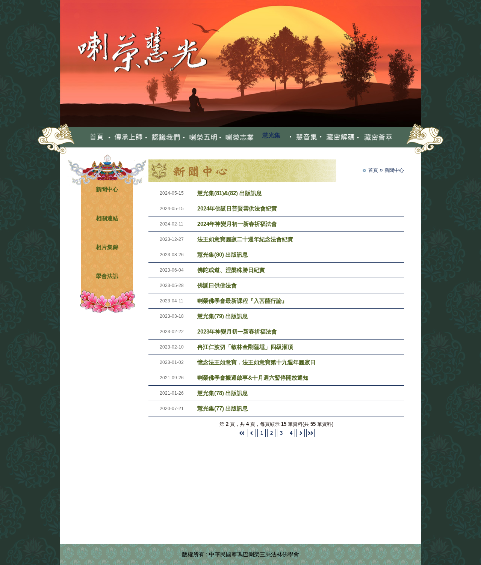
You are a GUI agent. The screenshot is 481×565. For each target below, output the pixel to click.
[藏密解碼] (337, 136)
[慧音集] (303, 136)
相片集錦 (107, 247)
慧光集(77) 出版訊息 (222, 408)
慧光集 (271, 135)
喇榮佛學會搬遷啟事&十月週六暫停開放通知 (253, 377)
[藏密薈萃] (374, 136)
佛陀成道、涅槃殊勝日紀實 (231, 270)
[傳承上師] (125, 136)
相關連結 (107, 218)
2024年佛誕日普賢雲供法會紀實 (237, 208)
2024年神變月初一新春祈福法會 (237, 224)
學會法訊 (107, 276)
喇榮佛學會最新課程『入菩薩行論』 (242, 301)
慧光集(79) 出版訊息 (222, 316)
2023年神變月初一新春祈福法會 (237, 331)
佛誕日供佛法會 (217, 285)
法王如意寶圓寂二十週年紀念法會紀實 (245, 239)
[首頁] (97, 136)
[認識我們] (162, 136)
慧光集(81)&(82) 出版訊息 (229, 193)
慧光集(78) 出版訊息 (222, 393)
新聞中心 (107, 189)
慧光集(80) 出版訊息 (222, 254)
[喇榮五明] (200, 136)
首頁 (373, 170)
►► (310, 433)
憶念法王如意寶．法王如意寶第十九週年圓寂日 (256, 362)
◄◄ (242, 433)
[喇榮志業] (237, 136)
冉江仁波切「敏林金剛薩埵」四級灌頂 (245, 347)
